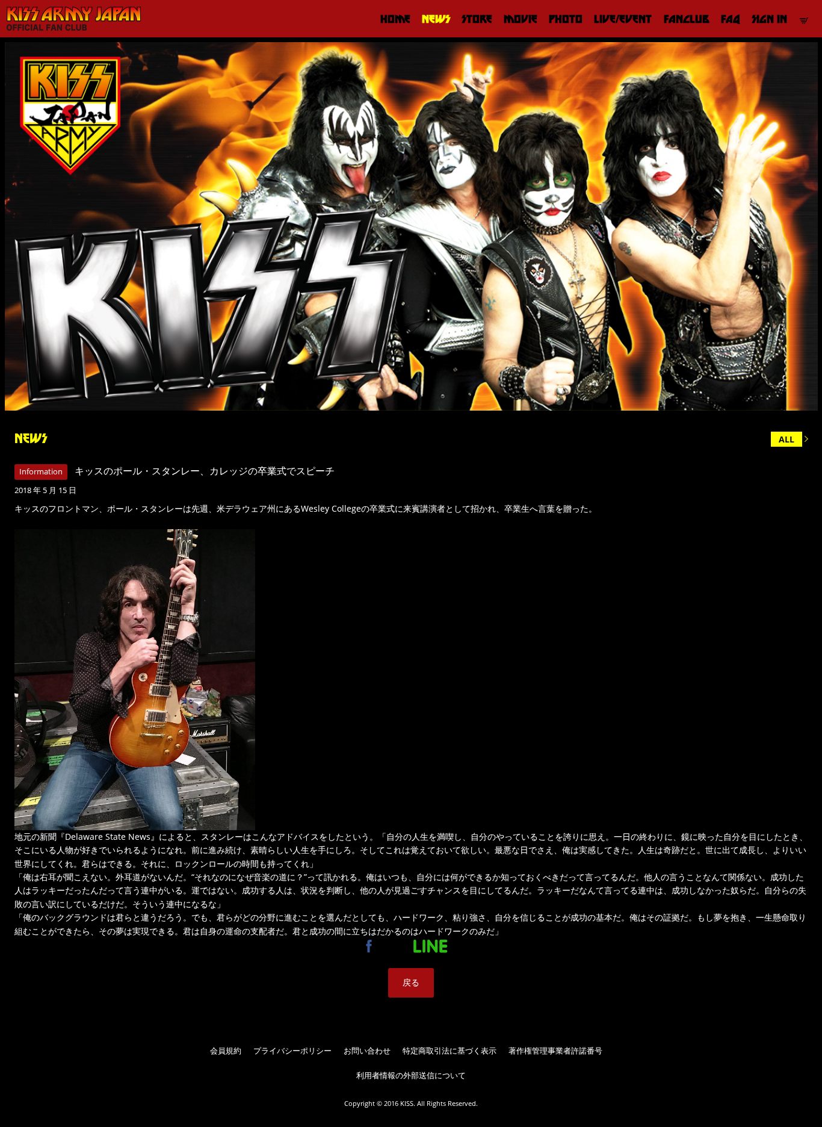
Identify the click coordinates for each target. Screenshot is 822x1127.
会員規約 (225, 1050)
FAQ (730, 19)
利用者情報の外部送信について (411, 1075)
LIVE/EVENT (623, 19)
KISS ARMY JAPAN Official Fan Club (69, 19)
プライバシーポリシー (292, 1050)
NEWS (436, 19)
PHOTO (566, 19)
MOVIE (520, 19)
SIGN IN (769, 19)
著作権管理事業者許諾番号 (555, 1050)
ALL (786, 439)
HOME (395, 19)
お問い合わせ (367, 1050)
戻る (411, 982)
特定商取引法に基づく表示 (449, 1050)
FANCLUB (686, 19)
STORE (477, 19)
